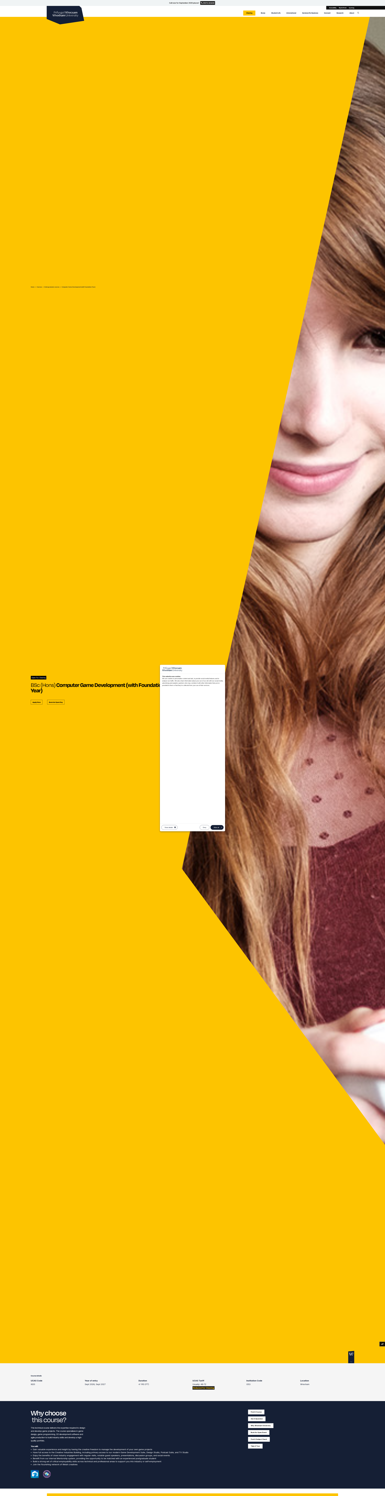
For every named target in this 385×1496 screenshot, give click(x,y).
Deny (204, 827)
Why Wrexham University (261, 1426)
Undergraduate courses (51, 287)
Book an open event (259, 1432)
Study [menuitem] (263, 13)
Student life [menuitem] (276, 13)
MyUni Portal (342, 8)
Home (32, 287)
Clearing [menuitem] (249, 13)
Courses (39, 287)
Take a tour (255, 1446)
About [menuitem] (352, 13)
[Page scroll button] (351, 1357)
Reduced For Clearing (203, 1388)
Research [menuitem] (340, 13)
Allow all (216, 827)
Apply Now (36, 702)
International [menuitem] (291, 13)
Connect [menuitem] (327, 13)
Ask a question (257, 1419)
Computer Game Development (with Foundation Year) (78, 287)
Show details (169, 827)
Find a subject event (259, 1439)
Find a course (256, 1412)
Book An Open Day (56, 702)
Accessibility (332, 8)
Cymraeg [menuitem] (351, 8)
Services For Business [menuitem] (310, 13)
